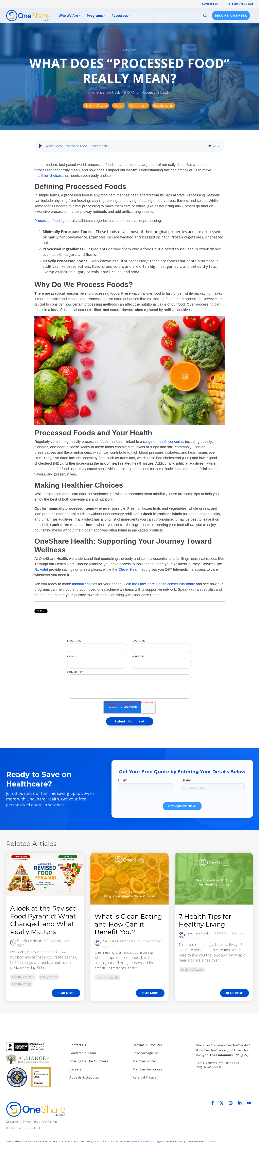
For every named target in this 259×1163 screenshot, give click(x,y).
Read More (66, 993)
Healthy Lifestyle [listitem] (23, 977)
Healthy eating (163, 106)
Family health (138, 106)
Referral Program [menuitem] (146, 1077)
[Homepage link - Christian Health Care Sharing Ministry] (36, 1115)
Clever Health (129, 569)
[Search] (205, 15)
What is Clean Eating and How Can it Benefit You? (128, 924)
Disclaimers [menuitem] (13, 1122)
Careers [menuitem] (75, 1069)
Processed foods (48, 221)
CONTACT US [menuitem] (210, 4)
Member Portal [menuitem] (144, 1061)
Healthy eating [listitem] (21, 984)
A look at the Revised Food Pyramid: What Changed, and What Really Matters (43, 919)
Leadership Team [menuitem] (82, 1053)
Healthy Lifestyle (96, 106)
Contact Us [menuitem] (77, 1045)
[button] (40, 146)
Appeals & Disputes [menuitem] (84, 1077)
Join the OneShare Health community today (159, 584)
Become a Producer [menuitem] (147, 1045)
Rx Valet (41, 569)
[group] (129, 146)
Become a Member (231, 15)
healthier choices (48, 176)
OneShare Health (109, 92)
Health (118, 106)
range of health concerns (163, 442)
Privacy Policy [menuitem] (31, 1122)
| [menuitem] (223, 4)
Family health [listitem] (49, 977)
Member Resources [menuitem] (147, 1069)
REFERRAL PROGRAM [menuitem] (240, 4)
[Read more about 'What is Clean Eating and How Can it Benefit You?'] (129, 879)
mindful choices (84, 584)
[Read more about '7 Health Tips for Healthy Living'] (214, 879)
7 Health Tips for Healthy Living (205, 920)
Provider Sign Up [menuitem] (145, 1053)
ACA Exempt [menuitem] (50, 1122)
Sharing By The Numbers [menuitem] (88, 1061)
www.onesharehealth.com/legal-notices (149, 1141)
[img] (209, 145)
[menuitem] (224, 1050)
